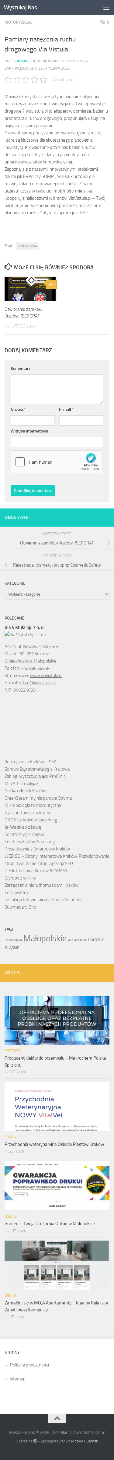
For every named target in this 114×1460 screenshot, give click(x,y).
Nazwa (18, 409)
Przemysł (13, 1051)
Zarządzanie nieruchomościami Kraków (41, 885)
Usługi (11, 1216)
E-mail (66, 409)
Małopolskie (27, 246)
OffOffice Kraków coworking (31, 820)
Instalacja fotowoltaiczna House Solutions (43, 900)
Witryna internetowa (29, 431)
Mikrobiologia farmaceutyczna (33, 805)
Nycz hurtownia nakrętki (27, 812)
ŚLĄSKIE (12, 947)
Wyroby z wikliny (20, 878)
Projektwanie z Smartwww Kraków (37, 849)
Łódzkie (96, 939)
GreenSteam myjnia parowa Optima (38, 798)
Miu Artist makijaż (22, 783)
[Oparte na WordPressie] (35, 1441)
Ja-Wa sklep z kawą (23, 827)
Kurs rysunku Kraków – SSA (31, 762)
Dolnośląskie (13, 940)
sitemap (18, 1379)
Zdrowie (12, 1137)
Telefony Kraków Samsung (30, 841)
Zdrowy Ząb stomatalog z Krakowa (37, 769)
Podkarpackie (77, 940)
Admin (23, 61)
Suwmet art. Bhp (20, 907)
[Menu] (106, 7)
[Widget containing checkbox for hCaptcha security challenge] (56, 461)
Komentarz (20, 368)
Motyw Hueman (84, 1441)
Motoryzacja (18, 22)
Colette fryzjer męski (24, 834)
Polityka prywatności (29, 1365)
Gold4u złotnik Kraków (25, 791)
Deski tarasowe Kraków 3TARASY (36, 870)
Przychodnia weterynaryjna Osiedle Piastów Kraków (54, 1144)
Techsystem (16, 892)
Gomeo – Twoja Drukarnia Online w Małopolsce (50, 1223)
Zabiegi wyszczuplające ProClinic (35, 776)
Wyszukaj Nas (20, 7)
